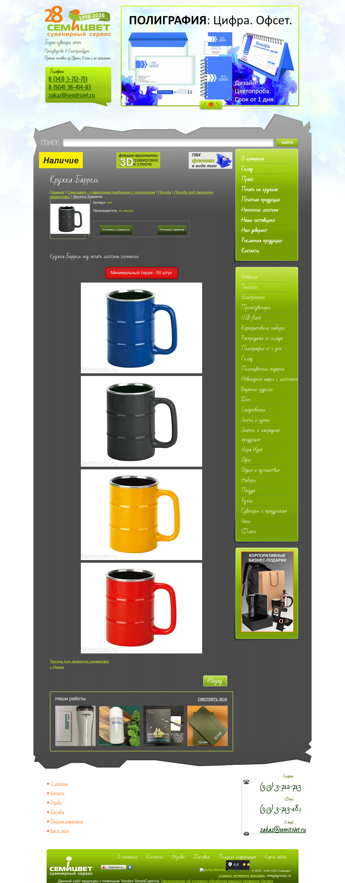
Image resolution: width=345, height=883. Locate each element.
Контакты (57, 793)
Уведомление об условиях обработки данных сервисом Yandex (217, 881)
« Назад (57, 667)
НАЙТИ (287, 143)
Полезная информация (66, 821)
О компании (59, 783)
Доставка (57, 812)
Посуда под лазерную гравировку (79, 661)
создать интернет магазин (242, 875)
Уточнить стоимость (116, 229)
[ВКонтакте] (130, 867)
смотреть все (212, 699)
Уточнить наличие (172, 229)
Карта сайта (59, 831)
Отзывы (56, 802)
